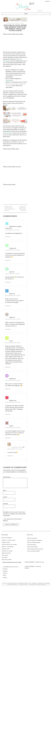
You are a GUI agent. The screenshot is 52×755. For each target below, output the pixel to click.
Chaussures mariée (6, 559)
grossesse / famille (12, 584)
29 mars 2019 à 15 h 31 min (12, 319)
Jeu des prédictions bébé (33, 551)
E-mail (5, 497)
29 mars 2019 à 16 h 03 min (12, 295)
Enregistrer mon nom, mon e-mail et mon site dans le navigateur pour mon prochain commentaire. (14, 513)
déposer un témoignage (7, 546)
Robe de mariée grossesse (33, 542)
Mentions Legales (23, 583)
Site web (5, 503)
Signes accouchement (32, 546)
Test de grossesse (31, 544)
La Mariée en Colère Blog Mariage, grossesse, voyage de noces (26, 6)
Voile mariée (5, 555)
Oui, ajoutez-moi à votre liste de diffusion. (12, 519)
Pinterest (5, 573)
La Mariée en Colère (17, 447)
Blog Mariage (5, 534)
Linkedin (5, 577)
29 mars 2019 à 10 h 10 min (15, 449)
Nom (4, 490)
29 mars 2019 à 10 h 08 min (12, 427)
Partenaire (41, 583)
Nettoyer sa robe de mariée (8, 540)
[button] (26, 14)
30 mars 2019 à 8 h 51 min (12, 273)
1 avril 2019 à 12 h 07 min (12, 230)
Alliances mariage (6, 553)
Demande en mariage (7, 550)
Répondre (8, 236)
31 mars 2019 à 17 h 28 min (12, 250)
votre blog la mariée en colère (37, 584)
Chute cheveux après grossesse (35, 548)
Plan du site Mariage (7, 537)
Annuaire (34, 583)
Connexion (47, 1)
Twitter (4, 575)
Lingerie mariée (6, 548)
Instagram (5, 571)
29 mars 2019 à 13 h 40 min (12, 402)
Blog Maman (30, 534)
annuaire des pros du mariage (9, 544)
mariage (47, 583)
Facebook (5, 568)
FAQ (30, 583)
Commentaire (7, 477)
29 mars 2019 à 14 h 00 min (12, 380)
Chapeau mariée (6, 542)
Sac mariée (4, 557)
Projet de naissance (32, 538)
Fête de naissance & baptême (34, 540)
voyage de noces (23, 584)
